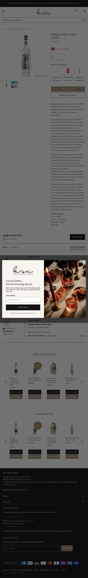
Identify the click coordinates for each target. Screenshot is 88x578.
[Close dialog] (83, 262)
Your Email (10, 295)
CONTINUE (23, 307)
